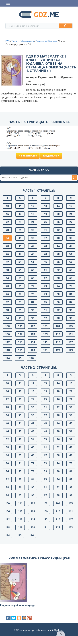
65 (20, 278)
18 (32, 214)
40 (7, 246)
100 (7, 326)
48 (32, 254)
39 (70, 238)
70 (7, 286)
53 (20, 262)
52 (7, 262)
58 (7, 270)
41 (20, 246)
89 (20, 310)
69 (70, 278)
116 (58, 342)
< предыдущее (28, 155)
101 (20, 326)
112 (7, 342)
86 (58, 302)
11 (20, 206)
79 (45, 294)
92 (58, 310)
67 (45, 278)
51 (70, 254)
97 (45, 318)
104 (58, 326)
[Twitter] (13, 618)
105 (70, 326)
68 (58, 278)
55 (45, 262)
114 (32, 342)
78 (32, 294)
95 (20, 318)
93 (70, 310)
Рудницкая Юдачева (46, 41)
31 (45, 230)
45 (70, 246)
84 (32, 302)
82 (7, 302)
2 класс (15, 41)
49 (45, 254)
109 (45, 334)
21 (70, 214)
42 (32, 246)
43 (45, 246)
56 (58, 262)
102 (32, 326)
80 (58, 294)
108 (32, 334)
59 (20, 270)
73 (45, 286)
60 (32, 270)
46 (7, 254)
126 (31, 358)
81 (70, 294)
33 (70, 230)
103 (45, 326)
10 (7, 206)
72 (32, 286)
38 (58, 238)
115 (45, 342)
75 (70, 286)
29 (20, 230)
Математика (27, 41)
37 (45, 238)
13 (45, 206)
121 (45, 350)
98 (58, 318)
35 (20, 238)
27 (70, 222)
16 (7, 214)
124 (7, 358)
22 (7, 222)
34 (7, 238)
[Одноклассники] (19, 618)
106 (7, 334)
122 (58, 350)
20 (58, 214)
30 (32, 230)
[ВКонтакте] (8, 618)
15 (70, 206)
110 (58, 334)
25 (45, 222)
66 (32, 278)
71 (20, 286)
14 (58, 206)
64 (7, 278)
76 (7, 294)
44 (58, 246)
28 (7, 230)
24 (32, 222)
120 (32, 350)
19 (45, 214)
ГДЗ (7, 41)
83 (20, 302)
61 (45, 270)
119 (20, 350)
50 (58, 254)
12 (32, 206)
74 (58, 286)
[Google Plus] (29, 618)
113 (20, 342)
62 (58, 270)
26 (58, 222)
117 (70, 342)
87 (70, 302)
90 (32, 310)
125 (19, 358)
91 (45, 310)
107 (20, 334)
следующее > (51, 155)
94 (7, 318)
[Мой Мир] (24, 618)
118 (7, 350)
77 (20, 294)
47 (20, 254)
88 (7, 310)
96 (32, 318)
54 (32, 262)
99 (70, 318)
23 (20, 222)
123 (70, 350)
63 (70, 270)
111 (70, 334)
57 (70, 262)
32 (58, 230)
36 (32, 238)
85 (45, 302)
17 (20, 214)
